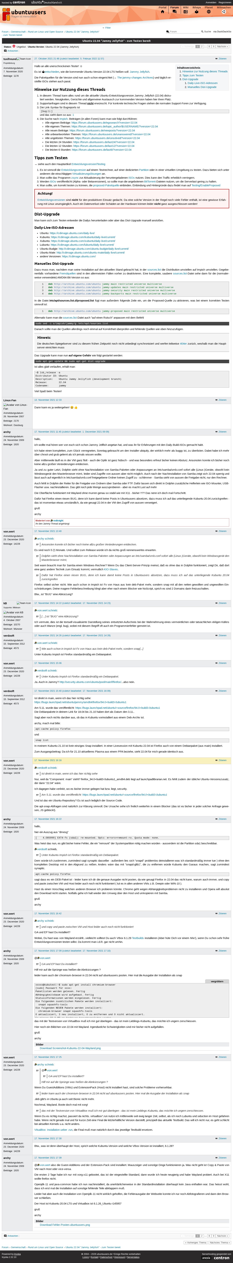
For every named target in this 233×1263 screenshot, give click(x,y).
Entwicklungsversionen (51, 200)
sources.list (154, 269)
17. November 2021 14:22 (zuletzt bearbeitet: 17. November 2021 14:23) (72, 603)
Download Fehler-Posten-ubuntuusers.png (65, 1225)
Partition (144, 170)
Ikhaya (197, 7)
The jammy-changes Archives (135, 77)
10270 (17, 624)
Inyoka (17, 1254)
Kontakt (94, 1257)
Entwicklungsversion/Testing (88, 164)
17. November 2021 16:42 (48, 913)
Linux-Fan (9, 400)
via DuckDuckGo (222, 31)
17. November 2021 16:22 (48, 819)
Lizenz (85, 1257)
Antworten (12, 50)
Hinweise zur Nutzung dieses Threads (205, 71)
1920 (16, 444)
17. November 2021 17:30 (48, 1138)
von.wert (9, 531)
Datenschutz (106, 1257)
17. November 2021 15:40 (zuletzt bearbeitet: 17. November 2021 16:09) (72, 690)
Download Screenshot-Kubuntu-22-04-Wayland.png (70, 1048)
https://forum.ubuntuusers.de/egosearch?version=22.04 (104, 122)
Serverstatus (133, 1257)
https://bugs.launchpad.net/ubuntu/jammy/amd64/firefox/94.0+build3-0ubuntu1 (80, 702)
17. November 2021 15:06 (48, 663)
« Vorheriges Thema (195, 1242)
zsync (75, 178)
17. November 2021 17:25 (48, 1057)
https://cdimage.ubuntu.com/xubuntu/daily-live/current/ (83, 241)
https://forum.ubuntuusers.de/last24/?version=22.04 (103, 142)
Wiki (185, 7)
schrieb (49, 538)
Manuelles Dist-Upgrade (202, 87)
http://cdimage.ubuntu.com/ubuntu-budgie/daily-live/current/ (94, 249)
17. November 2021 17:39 (48, 1157)
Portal (162, 7)
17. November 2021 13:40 (48, 531)
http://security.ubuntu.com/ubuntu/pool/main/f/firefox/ (90, 682)
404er (183, 343)
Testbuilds (138, 938)
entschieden (52, 72)
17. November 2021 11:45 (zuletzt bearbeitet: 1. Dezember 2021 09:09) (71, 431)
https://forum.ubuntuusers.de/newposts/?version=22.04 (102, 130)
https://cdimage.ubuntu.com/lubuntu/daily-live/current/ (82, 245)
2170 (16, 420)
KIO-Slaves (111, 569)
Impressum (119, 1257)
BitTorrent (149, 181)
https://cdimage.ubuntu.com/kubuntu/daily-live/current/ (83, 237)
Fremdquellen (68, 273)
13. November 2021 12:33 (48, 400)
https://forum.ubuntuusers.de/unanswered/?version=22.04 (116, 134)
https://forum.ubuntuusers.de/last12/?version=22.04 (103, 146)
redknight (58, 520)
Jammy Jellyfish (139, 72)
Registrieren (225, 2)
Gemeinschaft (18, 32)
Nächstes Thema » (220, 1242)
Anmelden (211, 2)
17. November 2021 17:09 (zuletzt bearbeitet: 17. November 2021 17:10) (72, 950)
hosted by (7, 2)
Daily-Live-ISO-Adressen (203, 83)
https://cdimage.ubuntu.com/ (79, 256)
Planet (209, 7)
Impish (64, 119)
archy (7, 432)
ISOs (132, 178)
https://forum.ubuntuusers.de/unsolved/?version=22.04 (107, 138)
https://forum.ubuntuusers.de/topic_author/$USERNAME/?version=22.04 (115, 126)
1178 (16, 76)
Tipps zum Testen (192, 75)
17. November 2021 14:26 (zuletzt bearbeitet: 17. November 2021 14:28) (72, 635)
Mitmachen (224, 7)
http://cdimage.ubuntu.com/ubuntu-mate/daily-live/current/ (91, 252)
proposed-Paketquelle (106, 185)
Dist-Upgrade (190, 79)
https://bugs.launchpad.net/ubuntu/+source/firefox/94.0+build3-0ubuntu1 (117, 708)
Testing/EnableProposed (205, 185)
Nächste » (222, 46)
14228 (17, 543)
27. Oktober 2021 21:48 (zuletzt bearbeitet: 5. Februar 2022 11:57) (69, 58)
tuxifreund (10, 59)
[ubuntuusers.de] (24, 15)
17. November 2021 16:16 (48, 760)
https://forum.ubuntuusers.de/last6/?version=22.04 (101, 150)
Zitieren (222, 58)
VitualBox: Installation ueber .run (53, 1130)
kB (5, 603)
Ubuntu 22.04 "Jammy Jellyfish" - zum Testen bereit (93, 1247)
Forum (174, 7)
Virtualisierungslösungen (86, 174)
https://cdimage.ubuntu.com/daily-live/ (72, 233)
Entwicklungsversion (73, 170)
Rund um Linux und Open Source (45, 32)
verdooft (8, 635)
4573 (16, 648)
